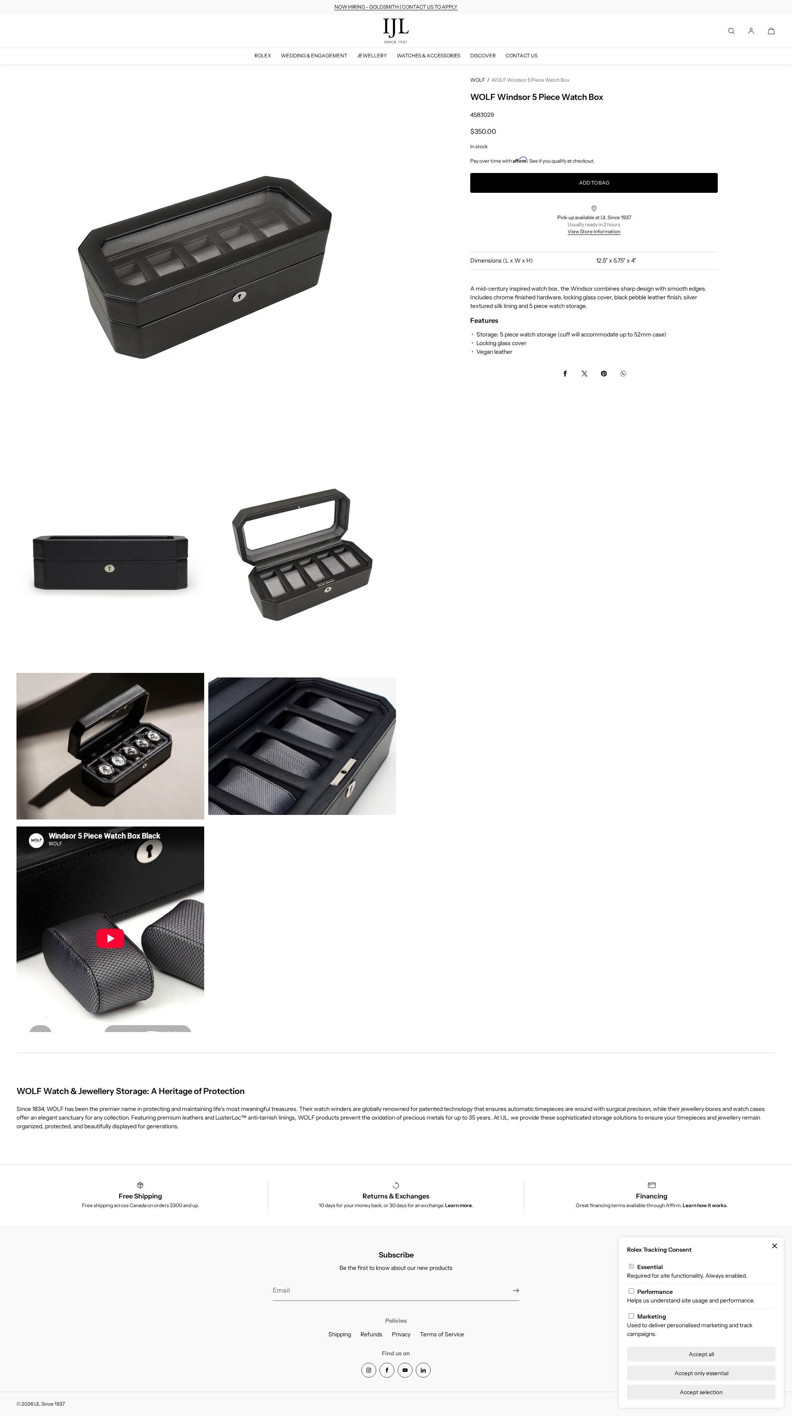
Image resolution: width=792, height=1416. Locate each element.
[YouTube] (405, 1370)
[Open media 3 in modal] (302, 554)
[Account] (751, 30)
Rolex (263, 55)
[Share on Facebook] (565, 374)
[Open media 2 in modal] (110, 554)
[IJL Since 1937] (396, 31)
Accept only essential (701, 1373)
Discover (483, 55)
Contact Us (521, 55)
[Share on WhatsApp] (623, 374)
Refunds (371, 1334)
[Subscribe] (509, 1290)
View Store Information (594, 231)
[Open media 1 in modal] (206, 266)
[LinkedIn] (423, 1370)
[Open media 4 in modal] (110, 746)
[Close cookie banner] (775, 1246)
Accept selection (701, 1392)
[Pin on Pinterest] (604, 374)
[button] (731, 30)
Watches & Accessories (428, 55)
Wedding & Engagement (314, 55)
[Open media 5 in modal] (302, 746)
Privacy (401, 1334)
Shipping (339, 1334)
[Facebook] (387, 1370)
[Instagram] (369, 1370)
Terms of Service (442, 1334)
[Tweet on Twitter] (584, 374)
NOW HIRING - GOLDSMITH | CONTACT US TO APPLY (396, 7)
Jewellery (372, 55)
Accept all (701, 1354)
